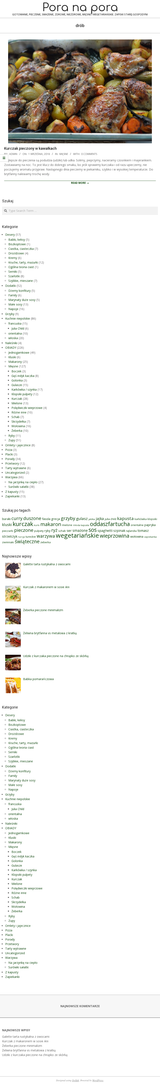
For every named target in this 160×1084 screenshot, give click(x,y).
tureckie (31, 536)
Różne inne (18, 412)
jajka (100, 518)
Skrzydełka (18, 421)
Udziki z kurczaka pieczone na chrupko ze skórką (35, 1055)
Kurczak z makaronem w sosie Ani (25, 1041)
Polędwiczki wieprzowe (26, 408)
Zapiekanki (12, 496)
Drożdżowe (16, 253)
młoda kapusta (81, 525)
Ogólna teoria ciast (21, 267)
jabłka (92, 519)
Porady (10, 459)
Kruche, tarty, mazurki (23, 262)
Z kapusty (11, 492)
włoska (13, 338)
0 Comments (89, 154)
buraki (6, 519)
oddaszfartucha (110, 524)
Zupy (11, 440)
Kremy (12, 258)
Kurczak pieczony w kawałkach (30, 148)
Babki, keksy (16, 240)
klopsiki (152, 519)
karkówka (141, 519)
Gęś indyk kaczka (22, 376)
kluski (7, 524)
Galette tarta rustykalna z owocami (25, 1037)
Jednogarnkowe (18, 352)
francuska (14, 323)
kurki (37, 525)
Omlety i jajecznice (18, 445)
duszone (32, 518)
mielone (67, 525)
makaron (50, 524)
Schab (15, 417)
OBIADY (10, 347)
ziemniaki (8, 542)
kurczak (23, 524)
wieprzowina (114, 535)
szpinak (119, 530)
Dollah (75, 1080)
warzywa (46, 536)
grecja (55, 519)
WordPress (97, 1080)
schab (62, 531)
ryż (54, 530)
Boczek (16, 371)
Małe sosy (15, 304)
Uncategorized (15, 473)
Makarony (15, 362)
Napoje (13, 309)
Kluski (12, 357)
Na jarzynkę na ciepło (23, 482)
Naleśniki (11, 343)
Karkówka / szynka (24, 389)
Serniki (12, 271)
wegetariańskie (77, 535)
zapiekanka (150, 536)
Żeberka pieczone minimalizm (22, 1046)
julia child (110, 519)
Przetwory (12, 463)
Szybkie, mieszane (20, 281)
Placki (9, 454)
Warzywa (11, 477)
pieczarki (7, 531)
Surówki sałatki (18, 487)
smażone (80, 530)
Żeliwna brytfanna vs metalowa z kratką (29, 1050)
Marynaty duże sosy (21, 300)
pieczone (23, 530)
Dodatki (10, 286)
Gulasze (16, 385)
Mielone (16, 403)
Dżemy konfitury (19, 291)
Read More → (80, 183)
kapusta (125, 518)
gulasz (82, 518)
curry (16, 518)
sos (93, 529)
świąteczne (27, 541)
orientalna (15, 333)
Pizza (8, 450)
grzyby (68, 518)
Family (12, 295)
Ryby (11, 436)
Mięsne (63, 154)
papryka (150, 525)
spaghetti (105, 530)
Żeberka (16, 431)
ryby (47, 531)
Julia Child (17, 328)
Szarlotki (14, 276)
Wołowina (18, 426)
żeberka (45, 542)
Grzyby (9, 314)
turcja (21, 536)
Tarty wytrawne (15, 468)
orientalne (137, 525)
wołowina (136, 536)
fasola (46, 519)
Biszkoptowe (17, 244)
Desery (10, 235)
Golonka (17, 380)
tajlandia (131, 531)
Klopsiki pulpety (21, 394)
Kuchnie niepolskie (17, 318)
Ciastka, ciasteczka (21, 249)
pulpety (39, 531)
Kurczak (16, 399)
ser (69, 530)
